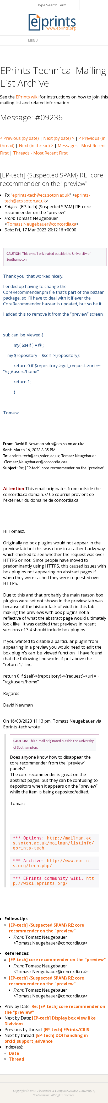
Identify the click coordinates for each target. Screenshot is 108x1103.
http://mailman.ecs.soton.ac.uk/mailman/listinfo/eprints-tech (53, 843)
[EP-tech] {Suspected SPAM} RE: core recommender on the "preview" (46, 928)
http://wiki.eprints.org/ (53, 881)
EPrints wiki (27, 97)
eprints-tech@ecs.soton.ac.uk (40, 195)
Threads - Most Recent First (40, 153)
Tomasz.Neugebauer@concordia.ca (41, 224)
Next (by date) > (58, 138)
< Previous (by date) (19, 138)
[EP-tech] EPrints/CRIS (66, 1029)
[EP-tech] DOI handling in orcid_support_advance (46, 1038)
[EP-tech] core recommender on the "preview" (57, 959)
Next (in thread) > (36, 145)
